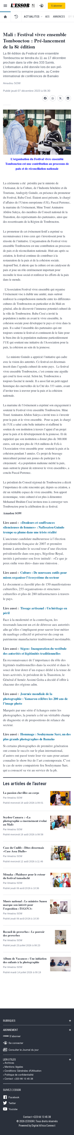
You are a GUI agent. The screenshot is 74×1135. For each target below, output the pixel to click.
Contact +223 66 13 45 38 (19, 1078)
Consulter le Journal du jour (24, 1049)
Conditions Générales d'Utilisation (23, 1070)
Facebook (14, 1097)
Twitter (12, 1103)
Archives (9, 1062)
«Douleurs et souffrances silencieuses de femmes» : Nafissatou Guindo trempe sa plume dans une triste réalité (33, 527)
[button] (16, 16)
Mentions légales (14, 1066)
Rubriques (9, 1020)
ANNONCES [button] (59, 16)
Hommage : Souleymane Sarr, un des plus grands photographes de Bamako (37, 736)
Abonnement (10, 1030)
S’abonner (56, 5)
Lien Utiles (9, 1059)
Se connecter (16, 1042)
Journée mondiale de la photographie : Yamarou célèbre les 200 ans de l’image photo (35, 698)
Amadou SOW (11, 83)
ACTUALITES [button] (31, 16)
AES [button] (47, 16)
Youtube (13, 1109)
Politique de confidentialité (19, 1074)
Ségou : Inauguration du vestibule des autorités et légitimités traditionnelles (35, 651)
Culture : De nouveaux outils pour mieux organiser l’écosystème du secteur (35, 575)
